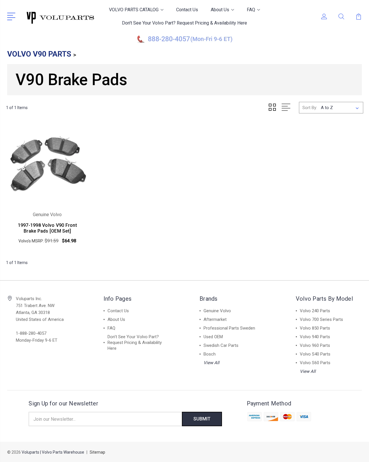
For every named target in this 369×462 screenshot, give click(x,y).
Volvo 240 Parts (315, 310)
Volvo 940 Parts (315, 336)
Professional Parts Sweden (229, 328)
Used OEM (213, 336)
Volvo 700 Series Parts (321, 319)
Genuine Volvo (217, 310)
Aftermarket (215, 319)
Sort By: (309, 107)
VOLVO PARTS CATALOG (134, 9)
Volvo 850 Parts (315, 328)
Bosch (210, 354)
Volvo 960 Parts (315, 345)
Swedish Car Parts (221, 345)
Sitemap (97, 452)
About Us (220, 9)
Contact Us (187, 9)
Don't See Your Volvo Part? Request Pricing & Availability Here (184, 23)
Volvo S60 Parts (315, 362)
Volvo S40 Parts (315, 354)
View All (211, 362)
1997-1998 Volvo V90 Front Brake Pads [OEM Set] (47, 228)
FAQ (251, 9)
